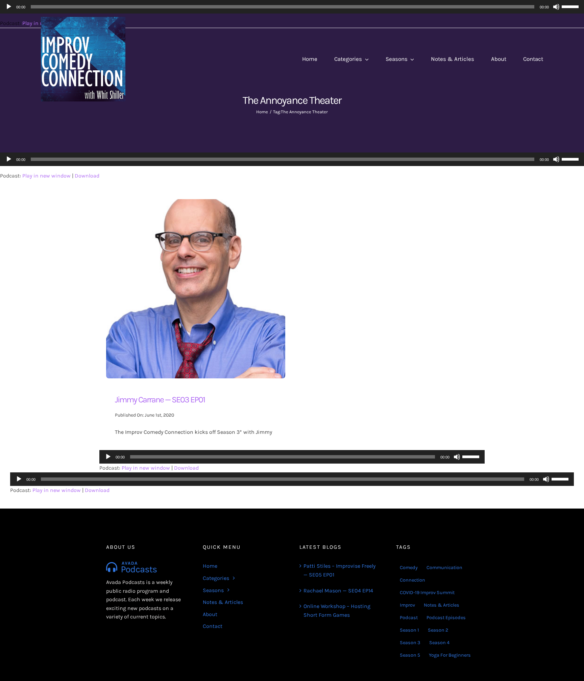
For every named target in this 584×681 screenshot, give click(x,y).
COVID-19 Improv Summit (427, 592)
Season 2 (438, 630)
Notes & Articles (441, 605)
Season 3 (410, 642)
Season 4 (439, 642)
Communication (444, 567)
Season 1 (409, 630)
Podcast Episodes (446, 617)
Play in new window (46, 175)
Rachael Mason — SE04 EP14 (338, 590)
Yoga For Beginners (450, 655)
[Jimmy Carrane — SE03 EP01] (195, 203)
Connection (412, 580)
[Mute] (556, 159)
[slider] (571, 158)
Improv (407, 605)
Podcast (409, 617)
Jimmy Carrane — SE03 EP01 (160, 399)
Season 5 (410, 655)
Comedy (409, 567)
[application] (292, 159)
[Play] (8, 159)
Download (87, 175)
